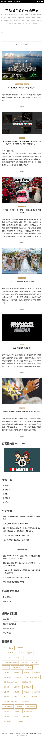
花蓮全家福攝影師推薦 (10, 701)
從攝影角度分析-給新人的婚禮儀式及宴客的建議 (22, 412)
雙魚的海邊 (7, 633)
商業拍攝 (6, 672)
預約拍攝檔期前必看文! (22, 348)
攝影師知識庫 (22, 138)
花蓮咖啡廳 (25, 701)
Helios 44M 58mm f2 (10, 653)
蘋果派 (16, 716)
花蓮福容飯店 (28, 711)
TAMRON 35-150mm (10, 662)
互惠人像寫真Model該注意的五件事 (16, 577)
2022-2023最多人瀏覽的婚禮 (22, 282)
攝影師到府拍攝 (26, 682)
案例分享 (26, 84)
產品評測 (37, 692)
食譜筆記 (20, 721)
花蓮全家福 (33, 697)
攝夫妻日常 (6, 490)
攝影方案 (22, 344)
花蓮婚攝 (19, 706)
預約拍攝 (3, 1)
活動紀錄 (26, 692)
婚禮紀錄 (37, 672)
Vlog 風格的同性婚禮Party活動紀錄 (22, 88)
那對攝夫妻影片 (8, 721)
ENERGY (20, 648)
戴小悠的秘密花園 (9, 624)
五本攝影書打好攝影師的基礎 (13, 582)
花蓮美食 (6, 716)
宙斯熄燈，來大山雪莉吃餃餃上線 (15, 524)
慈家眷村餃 (7, 677)
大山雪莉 (16, 672)
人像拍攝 (34, 662)
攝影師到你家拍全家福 (10, 682)
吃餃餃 (29, 667)
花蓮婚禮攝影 (31, 706)
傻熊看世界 (7, 619)
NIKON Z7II (18, 658)
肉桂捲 (23, 697)
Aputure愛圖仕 (8, 648)
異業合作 (10, 1)
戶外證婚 (18, 677)
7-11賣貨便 (7, 597)
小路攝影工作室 (9, 628)
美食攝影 (6, 697)
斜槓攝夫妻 (17, 1)
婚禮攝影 (26, 672)
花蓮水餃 (16, 711)
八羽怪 (6, 667)
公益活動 (5, 486)
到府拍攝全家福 (17, 667)
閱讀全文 (22, 106)
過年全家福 (26, 716)
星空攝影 (6, 692)
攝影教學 (6, 687)
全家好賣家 (7, 601)
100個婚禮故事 (19, 84)
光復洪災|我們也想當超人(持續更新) (16, 535)
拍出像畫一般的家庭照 (32, 677)
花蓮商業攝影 (8, 706)
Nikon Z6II (7, 658)
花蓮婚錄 (6, 711)
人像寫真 (24, 662)
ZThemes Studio (32, 733)
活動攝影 (16, 692)
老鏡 (15, 697)
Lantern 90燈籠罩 (26, 653)
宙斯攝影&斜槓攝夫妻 (22, 10)
